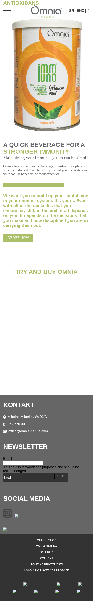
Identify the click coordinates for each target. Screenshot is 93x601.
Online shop (46, 540)
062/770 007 (17, 424)
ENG (80, 10)
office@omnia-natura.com (28, 431)
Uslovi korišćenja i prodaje (46, 570)
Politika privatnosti (46, 564)
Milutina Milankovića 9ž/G (27, 417)
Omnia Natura (46, 546)
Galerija (46, 552)
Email (7, 459)
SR (71, 10)
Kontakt (46, 558)
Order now (18, 237)
